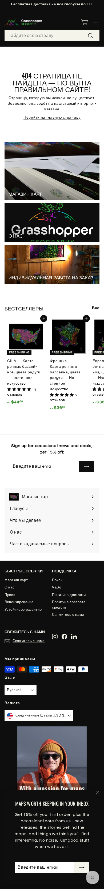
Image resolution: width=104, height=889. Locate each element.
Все (95, 308)
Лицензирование (19, 602)
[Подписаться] (81, 867)
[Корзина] (84, 22)
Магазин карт (16, 580)
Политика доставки (69, 595)
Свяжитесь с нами (68, 615)
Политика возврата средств (69, 604)
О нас (10, 587)
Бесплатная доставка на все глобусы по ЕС (51, 4)
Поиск (57, 580)
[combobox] (52, 35)
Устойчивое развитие (23, 610)
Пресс (10, 595)
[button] (19, 389)
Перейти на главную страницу (52, 117)
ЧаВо (56, 587)
